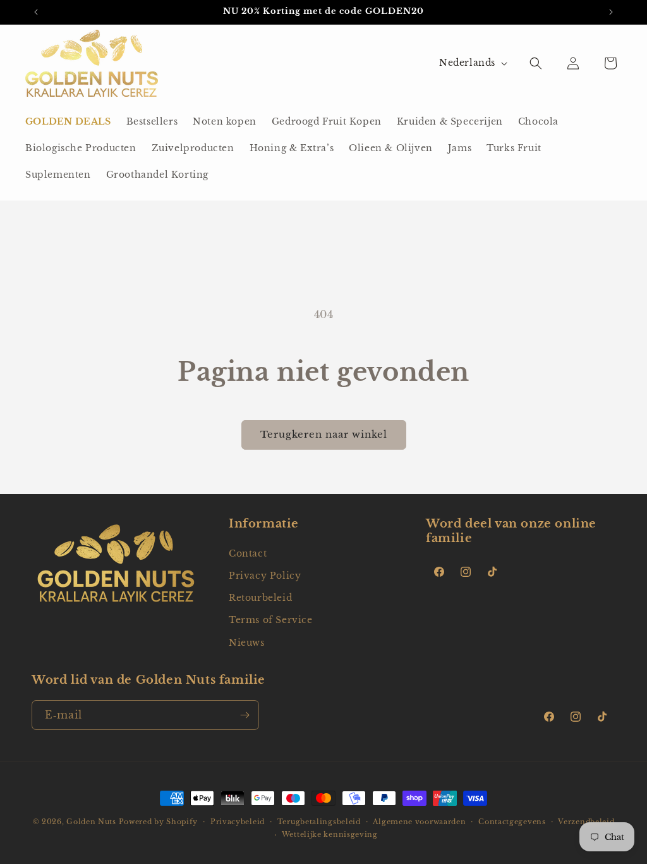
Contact (248, 553)
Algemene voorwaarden (419, 821)
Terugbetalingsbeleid (319, 821)
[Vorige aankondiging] (36, 12)
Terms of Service (271, 620)
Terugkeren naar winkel (323, 434)
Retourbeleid (260, 597)
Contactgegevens (512, 821)
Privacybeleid (237, 821)
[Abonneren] (244, 715)
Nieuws (247, 642)
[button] (536, 63)
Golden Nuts (91, 821)
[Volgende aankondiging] (611, 12)
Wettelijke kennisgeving (330, 834)
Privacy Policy (265, 575)
